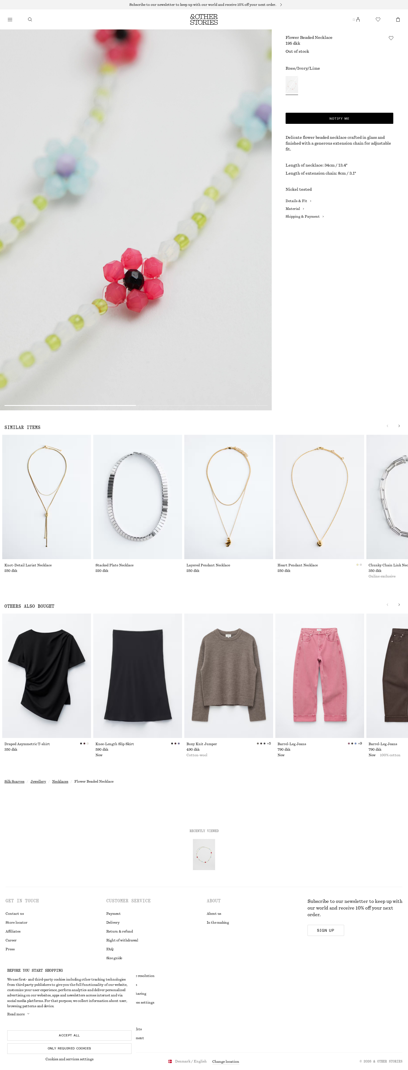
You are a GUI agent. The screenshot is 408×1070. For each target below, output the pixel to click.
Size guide (114, 958)
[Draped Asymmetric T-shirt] (46, 676)
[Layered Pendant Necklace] (228, 497)
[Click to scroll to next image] (399, 425)
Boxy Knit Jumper (202, 744)
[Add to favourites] (391, 38)
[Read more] (204, 4)
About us (214, 913)
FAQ (110, 949)
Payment (113, 913)
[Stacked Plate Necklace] (137, 497)
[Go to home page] (204, 19)
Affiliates (13, 931)
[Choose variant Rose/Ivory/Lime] (292, 85)
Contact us (15, 913)
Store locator (16, 922)
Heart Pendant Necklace (298, 565)
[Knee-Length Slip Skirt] (137, 676)
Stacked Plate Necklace (114, 565)
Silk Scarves (14, 781)
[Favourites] (378, 19)
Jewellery (38, 781)
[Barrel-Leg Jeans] (319, 676)
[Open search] (30, 19)
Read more (16, 1014)
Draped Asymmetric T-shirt (27, 744)
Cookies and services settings (70, 1059)
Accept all (69, 1035)
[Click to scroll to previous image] (387, 425)
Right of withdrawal (122, 940)
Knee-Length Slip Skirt (114, 744)
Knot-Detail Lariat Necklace (28, 565)
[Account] (358, 19)
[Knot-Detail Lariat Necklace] (46, 497)
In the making (218, 922)
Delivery (113, 922)
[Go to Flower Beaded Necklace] (204, 854)
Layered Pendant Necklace (208, 565)
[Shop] (10, 19)
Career (11, 940)
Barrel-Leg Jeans (292, 744)
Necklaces (60, 781)
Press (10, 949)
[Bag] (398, 19)
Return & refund (119, 931)
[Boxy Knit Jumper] (228, 676)
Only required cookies (69, 1048)
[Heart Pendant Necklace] (319, 497)
